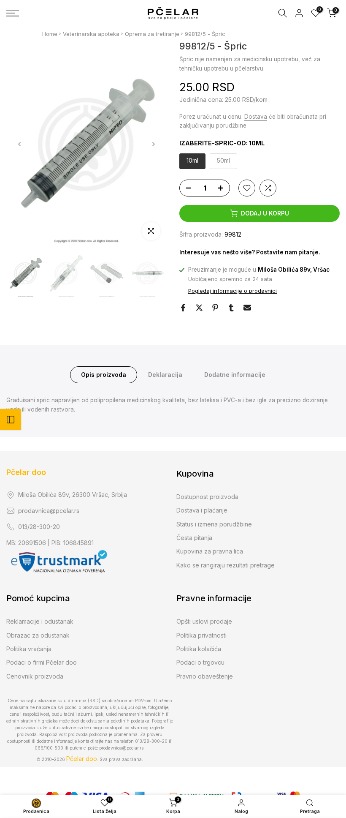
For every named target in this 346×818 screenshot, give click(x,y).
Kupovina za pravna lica (209, 551)
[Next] (153, 144)
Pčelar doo (26, 472)
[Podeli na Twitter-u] (199, 307)
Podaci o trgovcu (200, 662)
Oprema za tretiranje (152, 33)
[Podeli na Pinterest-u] (215, 307)
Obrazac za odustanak (38, 635)
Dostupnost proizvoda (207, 496)
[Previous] (20, 144)
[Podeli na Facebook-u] (183, 307)
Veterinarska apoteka (91, 33)
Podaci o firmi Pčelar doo (41, 662)
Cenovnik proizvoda (34, 676)
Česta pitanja (194, 537)
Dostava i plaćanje (201, 510)
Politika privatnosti (201, 635)
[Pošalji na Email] (247, 307)
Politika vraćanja (28, 648)
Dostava (255, 116)
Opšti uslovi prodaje (204, 621)
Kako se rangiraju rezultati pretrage (225, 565)
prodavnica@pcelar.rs (48, 510)
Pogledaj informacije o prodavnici (232, 290)
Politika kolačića (198, 648)
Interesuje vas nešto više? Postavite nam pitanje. (249, 252)
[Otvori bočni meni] (10, 419)
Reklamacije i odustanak (39, 621)
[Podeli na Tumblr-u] (231, 307)
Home (49, 33)
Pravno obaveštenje (204, 676)
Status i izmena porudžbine (214, 524)
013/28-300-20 (39, 526)
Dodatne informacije (234, 374)
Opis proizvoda (103, 374)
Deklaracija (165, 374)
